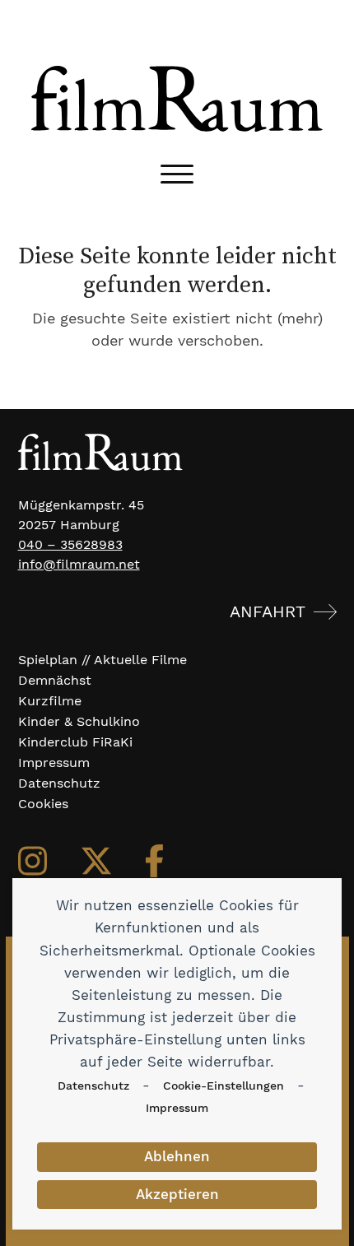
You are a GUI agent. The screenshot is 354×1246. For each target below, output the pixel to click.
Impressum (177, 1107)
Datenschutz (93, 1085)
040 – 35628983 (70, 544)
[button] (177, 174)
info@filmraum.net (79, 564)
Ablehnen (177, 1156)
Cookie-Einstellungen (223, 1085)
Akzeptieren (177, 1194)
